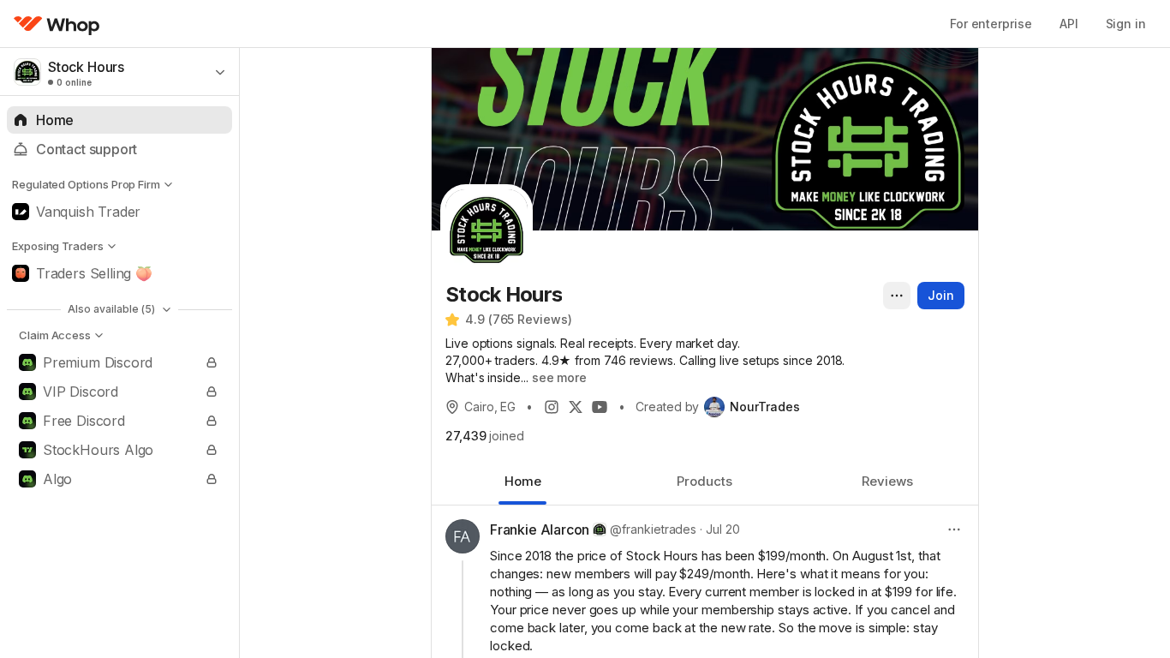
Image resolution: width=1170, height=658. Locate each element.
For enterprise (991, 23)
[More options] (896, 295)
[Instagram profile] (551, 407)
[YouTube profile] (599, 407)
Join (941, 295)
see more (559, 377)
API (1069, 23)
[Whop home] (57, 24)
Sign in (1126, 23)
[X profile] (575, 407)
